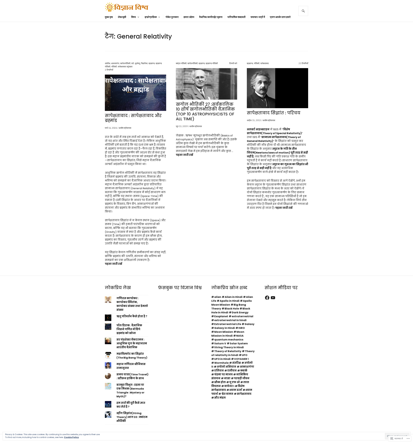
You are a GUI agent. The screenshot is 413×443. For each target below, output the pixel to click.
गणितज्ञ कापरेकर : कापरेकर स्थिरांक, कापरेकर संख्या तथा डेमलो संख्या (132, 304)
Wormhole (221, 363)
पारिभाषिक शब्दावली (236, 16)
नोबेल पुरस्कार (172, 16)
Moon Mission (223, 332)
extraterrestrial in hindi (230, 320)
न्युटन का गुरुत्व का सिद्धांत (288, 164)
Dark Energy (240, 312)
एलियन (219, 370)
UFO (244, 355)
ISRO (241, 328)
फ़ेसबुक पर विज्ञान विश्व (180, 288)
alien (217, 297)
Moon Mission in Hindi (227, 334)
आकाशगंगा (115, 63)
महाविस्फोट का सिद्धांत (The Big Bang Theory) (131, 356)
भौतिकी (114, 66)
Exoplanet (221, 316)
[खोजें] (303, 11)
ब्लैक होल (220, 382)
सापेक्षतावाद (264, 63)
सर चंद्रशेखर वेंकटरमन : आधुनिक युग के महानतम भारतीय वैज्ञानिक (131, 343)
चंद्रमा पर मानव (223, 374)
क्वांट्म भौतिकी (181, 63)
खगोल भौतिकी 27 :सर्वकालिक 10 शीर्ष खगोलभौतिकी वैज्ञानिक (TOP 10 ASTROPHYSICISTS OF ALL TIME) (205, 112)
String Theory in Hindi (229, 347)
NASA (240, 336)
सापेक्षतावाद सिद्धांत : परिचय (273, 113)
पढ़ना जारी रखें (113, 264)
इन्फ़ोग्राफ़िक (151, 16)
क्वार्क (243, 370)
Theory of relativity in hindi (233, 353)
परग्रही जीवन (241, 378)
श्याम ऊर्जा (235, 390)
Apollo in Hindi (229, 301)
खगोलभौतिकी (125, 63)
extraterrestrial (242, 316)
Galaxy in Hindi (224, 328)
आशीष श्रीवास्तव (125, 128)
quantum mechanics (228, 339)
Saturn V (220, 343)
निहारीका (144, 63)
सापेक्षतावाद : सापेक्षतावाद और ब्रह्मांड (133, 118)
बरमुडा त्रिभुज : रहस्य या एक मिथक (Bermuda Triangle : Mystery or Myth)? (130, 390)
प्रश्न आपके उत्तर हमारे (280, 16)
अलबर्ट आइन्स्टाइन (258, 129)
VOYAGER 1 (241, 359)
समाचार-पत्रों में (258, 16)
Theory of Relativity (227, 351)
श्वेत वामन (227, 394)
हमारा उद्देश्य (189, 16)
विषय (133, 16)
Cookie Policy (71, 437)
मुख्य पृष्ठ (109, 16)
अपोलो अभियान (226, 367)
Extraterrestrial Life (227, 324)
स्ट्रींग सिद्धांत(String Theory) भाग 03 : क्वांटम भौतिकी (131, 417)
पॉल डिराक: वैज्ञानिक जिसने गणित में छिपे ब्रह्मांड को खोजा (129, 329)
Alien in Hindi (233, 297)
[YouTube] (273, 297)
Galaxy (249, 324)
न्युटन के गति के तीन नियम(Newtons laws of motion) (272, 151)
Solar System (239, 343)
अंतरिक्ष (107, 63)
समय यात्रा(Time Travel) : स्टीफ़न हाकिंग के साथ (132, 376)
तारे (132, 63)
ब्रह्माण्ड (152, 63)
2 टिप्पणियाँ (109, 69)
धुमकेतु (137, 63)
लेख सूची (122, 16)
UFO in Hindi (222, 359)
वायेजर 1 (229, 386)
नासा (227, 378)
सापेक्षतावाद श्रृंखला (125, 66)
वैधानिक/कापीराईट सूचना (210, 16)
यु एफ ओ (234, 382)
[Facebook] (267, 297)
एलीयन (232, 370)
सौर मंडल (220, 398)
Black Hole (232, 308)
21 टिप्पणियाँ (303, 63)
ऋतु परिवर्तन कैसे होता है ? (131, 316)
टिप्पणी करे (233, 63)
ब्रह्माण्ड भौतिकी (212, 63)
